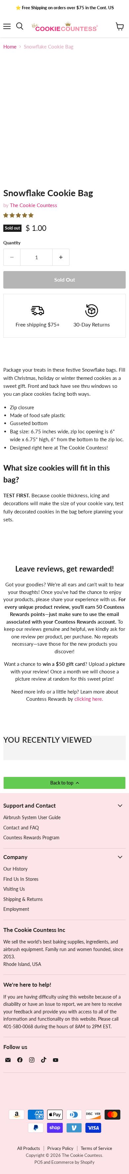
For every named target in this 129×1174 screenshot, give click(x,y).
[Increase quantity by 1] (61, 257)
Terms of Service (96, 1148)
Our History (15, 869)
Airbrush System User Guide (32, 817)
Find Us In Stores (20, 879)
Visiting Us (14, 889)
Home (10, 46)
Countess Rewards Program (31, 837)
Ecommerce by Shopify (73, 1162)
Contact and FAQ (21, 827)
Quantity (12, 242)
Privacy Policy (60, 1148)
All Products (28, 1148)
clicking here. (88, 699)
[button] (19, 215)
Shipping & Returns (23, 899)
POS (38, 1162)
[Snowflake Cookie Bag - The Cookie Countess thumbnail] (14, 192)
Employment (16, 909)
